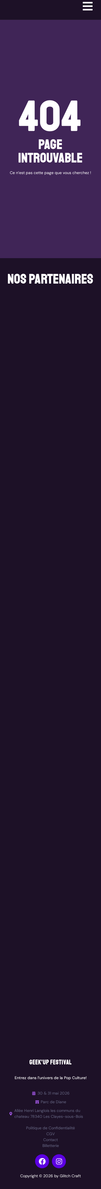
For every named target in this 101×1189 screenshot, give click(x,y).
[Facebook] (42, 1161)
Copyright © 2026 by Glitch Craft (50, 1175)
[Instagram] (59, 1161)
